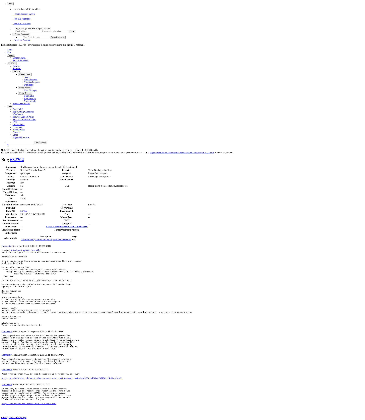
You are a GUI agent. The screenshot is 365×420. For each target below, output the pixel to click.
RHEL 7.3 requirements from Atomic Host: (67, 226)
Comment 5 (7, 369)
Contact (16, 132)
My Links (12, 63)
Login (10, 4)
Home (9, 49)
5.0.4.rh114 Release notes (24, 119)
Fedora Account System (24, 14)
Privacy (4, 417)
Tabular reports (30, 79)
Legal (15, 135)
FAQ (15, 122)
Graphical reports (31, 82)
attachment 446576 (20, 250)
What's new (18, 114)
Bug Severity (30, 98)
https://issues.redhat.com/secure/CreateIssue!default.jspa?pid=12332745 (182, 152)
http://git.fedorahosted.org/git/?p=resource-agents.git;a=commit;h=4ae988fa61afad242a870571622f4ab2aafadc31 (62, 378)
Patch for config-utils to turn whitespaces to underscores (46, 239)
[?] (8, 145)
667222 (23, 211)
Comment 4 (7, 355)
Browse (16, 66)
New (9, 52)
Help (10, 106)
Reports (17, 71)
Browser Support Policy (23, 117)
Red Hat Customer (22, 23)
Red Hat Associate (21, 19)
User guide (17, 127)
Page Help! (18, 109)
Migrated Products (21, 137)
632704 (17, 159)
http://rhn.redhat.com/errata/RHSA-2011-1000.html (29, 404)
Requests (17, 68)
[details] (36, 250)
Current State (24, 74)
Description (7, 246)
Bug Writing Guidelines (23, 111)
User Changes (30, 90)
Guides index (19, 124)
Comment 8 (7, 384)
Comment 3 (7, 331)
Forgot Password (21, 34)
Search (11, 55)
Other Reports (25, 88)
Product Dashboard (21, 103)
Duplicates (29, 85)
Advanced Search (21, 60)
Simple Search (19, 58)
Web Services (19, 129)
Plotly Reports (25, 93)
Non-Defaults (30, 101)
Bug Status (29, 96)
